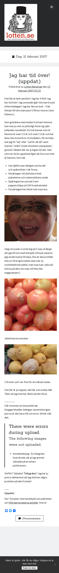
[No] (55, 564)
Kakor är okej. (29, 568)
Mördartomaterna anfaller (23, 502)
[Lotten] (20, 40)
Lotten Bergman (33, 86)
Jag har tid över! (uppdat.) (29, 78)
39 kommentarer (31, 518)
